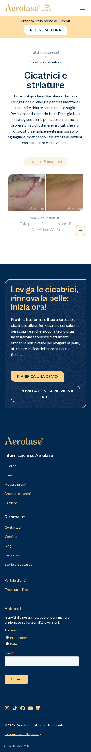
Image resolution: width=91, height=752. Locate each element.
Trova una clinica (17, 589)
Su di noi (11, 466)
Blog (8, 546)
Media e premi (15, 484)
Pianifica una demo (37, 376)
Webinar (11, 536)
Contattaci (13, 527)
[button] (81, 8)
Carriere (11, 503)
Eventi (9, 475)
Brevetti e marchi (18, 493)
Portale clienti (15, 580)
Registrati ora (45, 29)
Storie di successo (18, 564)
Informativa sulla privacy (23, 734)
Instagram (12, 555)
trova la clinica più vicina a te (45, 394)
